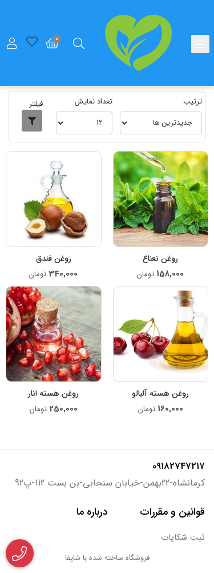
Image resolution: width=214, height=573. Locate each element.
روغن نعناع (160, 259)
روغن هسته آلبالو (160, 394)
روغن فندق (53, 259)
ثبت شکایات (183, 537)
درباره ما (91, 512)
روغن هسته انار (53, 394)
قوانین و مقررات (172, 512)
